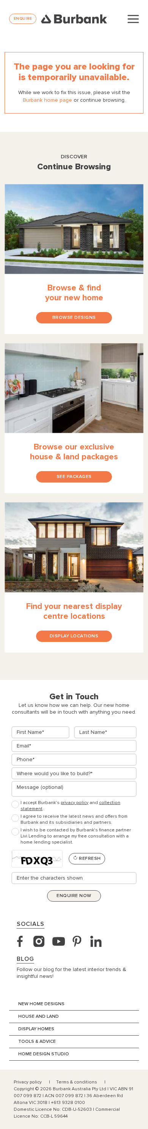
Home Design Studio (43, 1054)
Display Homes (36, 1029)
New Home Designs (41, 1004)
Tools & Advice (37, 1041)
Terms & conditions (77, 1082)
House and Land (38, 1016)
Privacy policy (28, 1082)
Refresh (89, 858)
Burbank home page (47, 100)
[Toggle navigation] (133, 18)
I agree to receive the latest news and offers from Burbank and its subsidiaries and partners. (74, 819)
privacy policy (74, 803)
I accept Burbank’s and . (70, 806)
